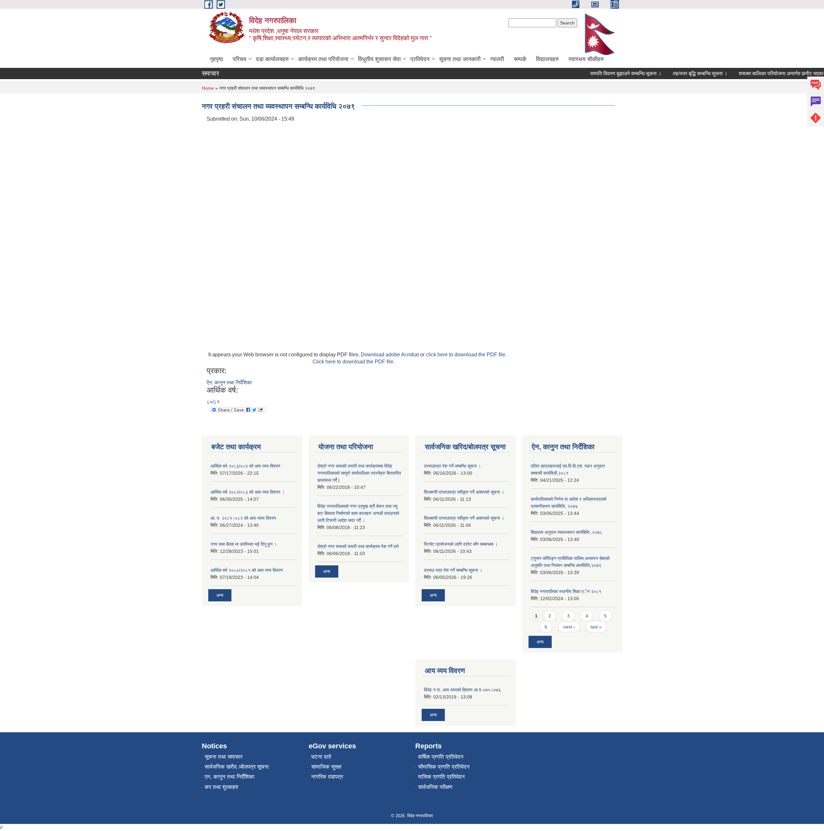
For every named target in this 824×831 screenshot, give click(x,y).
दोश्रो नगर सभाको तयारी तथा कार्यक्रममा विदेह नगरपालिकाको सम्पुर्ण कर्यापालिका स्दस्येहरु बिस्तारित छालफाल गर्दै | (359, 473)
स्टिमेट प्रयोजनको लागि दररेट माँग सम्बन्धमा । (461, 544)
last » (596, 626)
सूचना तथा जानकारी (460, 59)
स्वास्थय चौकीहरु (586, 59)
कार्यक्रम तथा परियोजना (323, 59)
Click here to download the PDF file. (354, 361)
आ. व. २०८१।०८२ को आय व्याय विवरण (243, 518)
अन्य (219, 595)
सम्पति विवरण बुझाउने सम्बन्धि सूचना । (616, 73)
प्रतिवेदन (419, 59)
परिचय (239, 59)
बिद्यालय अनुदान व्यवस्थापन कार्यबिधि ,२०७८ (566, 532)
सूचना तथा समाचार (223, 757)
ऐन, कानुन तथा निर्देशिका (229, 382)
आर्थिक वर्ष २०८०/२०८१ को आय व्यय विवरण (247, 570)
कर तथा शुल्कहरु (222, 787)
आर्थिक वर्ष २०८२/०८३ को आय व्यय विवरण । (248, 492)
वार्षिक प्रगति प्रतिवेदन (441, 757)
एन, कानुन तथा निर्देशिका (229, 777)
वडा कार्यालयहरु (272, 59)
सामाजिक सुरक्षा (326, 767)
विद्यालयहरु (547, 59)
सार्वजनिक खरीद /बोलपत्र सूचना (237, 767)
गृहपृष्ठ (216, 59)
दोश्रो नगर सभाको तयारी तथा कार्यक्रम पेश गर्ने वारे (358, 546)
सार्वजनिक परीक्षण (435, 787)
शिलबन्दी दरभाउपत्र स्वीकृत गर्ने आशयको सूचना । (464, 492)
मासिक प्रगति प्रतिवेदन (441, 777)
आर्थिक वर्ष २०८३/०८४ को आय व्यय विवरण (245, 466)
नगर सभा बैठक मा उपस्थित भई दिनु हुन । (244, 544)
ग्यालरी (497, 59)
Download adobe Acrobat (390, 354)
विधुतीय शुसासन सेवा (379, 59)
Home (208, 88)
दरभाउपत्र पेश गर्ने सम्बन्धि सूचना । (452, 466)
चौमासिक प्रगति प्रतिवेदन (444, 767)
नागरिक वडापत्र (327, 777)
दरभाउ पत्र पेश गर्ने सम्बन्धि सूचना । (453, 570)
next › (569, 626)
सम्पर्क (520, 59)
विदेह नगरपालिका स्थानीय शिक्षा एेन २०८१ (566, 591)
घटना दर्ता (321, 757)
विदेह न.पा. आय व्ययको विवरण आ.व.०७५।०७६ (462, 689)
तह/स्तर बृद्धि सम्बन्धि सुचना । (690, 73)
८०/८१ (213, 402)
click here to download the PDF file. (466, 354)
